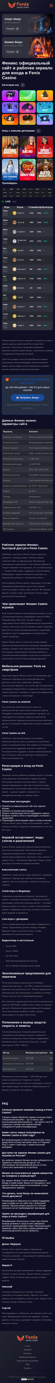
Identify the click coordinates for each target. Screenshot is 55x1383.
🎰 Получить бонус (27, 397)
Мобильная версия (27, 1357)
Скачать (27, 1368)
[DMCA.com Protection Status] (27, 1380)
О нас (27, 1346)
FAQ (27, 1364)
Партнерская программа (27, 1361)
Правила (27, 1350)
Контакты (27, 1353)
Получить (11, 29)
